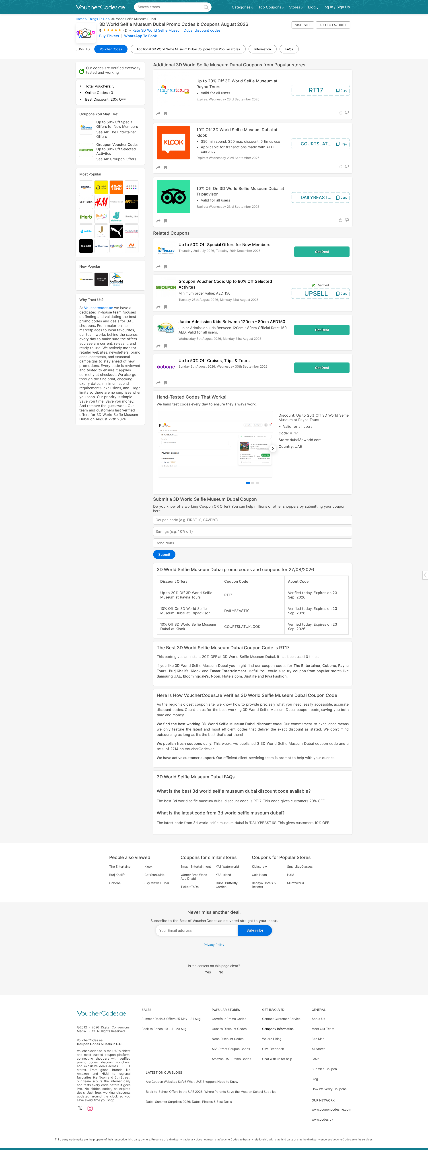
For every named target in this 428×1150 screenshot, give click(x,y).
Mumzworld (295, 883)
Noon (215, 676)
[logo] (100, 7)
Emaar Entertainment (228, 671)
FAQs (315, 1059)
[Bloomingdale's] (131, 216)
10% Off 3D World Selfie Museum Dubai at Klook (237, 132)
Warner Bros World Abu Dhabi (194, 876)
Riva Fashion (276, 676)
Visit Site (303, 25)
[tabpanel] (253, 444)
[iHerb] (86, 216)
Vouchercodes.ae (98, 307)
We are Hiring (272, 1039)
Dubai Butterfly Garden (227, 885)
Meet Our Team (323, 1029)
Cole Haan (259, 875)
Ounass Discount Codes (229, 1029)
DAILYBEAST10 (317, 197)
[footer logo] (103, 1014)
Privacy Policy (214, 944)
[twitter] (80, 1108)
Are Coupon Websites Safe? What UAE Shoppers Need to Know (192, 1081)
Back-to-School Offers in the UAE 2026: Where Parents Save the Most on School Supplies (211, 1091)
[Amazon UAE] (86, 187)
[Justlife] (86, 231)
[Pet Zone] (116, 246)
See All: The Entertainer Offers (116, 134)
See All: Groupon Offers (116, 159)
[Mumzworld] (131, 231)
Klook (196, 671)
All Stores (318, 1049)
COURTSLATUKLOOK (322, 144)
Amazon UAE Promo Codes (231, 1059)
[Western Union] (86, 279)
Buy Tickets (109, 36)
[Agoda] (131, 187)
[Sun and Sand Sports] (131, 202)
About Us (318, 1019)
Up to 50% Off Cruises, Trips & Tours (214, 360)
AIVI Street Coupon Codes (231, 1049)
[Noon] (101, 187)
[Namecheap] (131, 246)
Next (272, 448)
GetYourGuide (154, 875)
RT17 (316, 90)
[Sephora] (86, 202)
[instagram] (90, 1108)
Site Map (318, 1039)
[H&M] (101, 202)
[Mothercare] (101, 246)
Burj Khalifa (179, 671)
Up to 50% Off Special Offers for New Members (224, 244)
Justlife (250, 676)
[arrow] (425, 575)
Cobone (329, 665)
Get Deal (322, 252)
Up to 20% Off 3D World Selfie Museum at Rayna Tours (237, 84)
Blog (315, 1079)
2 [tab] (252, 483)
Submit (164, 554)
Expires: (202, 99)
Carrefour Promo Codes (229, 1019)
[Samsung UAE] (86, 246)
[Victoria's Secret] (116, 202)
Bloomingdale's (196, 676)
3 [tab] (257, 483)
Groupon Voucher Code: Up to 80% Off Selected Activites (117, 151)
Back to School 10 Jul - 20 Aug (164, 1029)
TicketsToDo (190, 887)
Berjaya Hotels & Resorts (264, 885)
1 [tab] (248, 483)
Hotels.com (232, 676)
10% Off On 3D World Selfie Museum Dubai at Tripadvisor (240, 191)
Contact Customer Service (281, 1019)
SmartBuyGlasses (300, 866)
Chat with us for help (277, 1059)
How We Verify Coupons (329, 1089)
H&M (290, 875)
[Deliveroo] (116, 216)
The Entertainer (307, 665)
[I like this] (340, 112)
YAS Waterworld (227, 866)
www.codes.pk (322, 1119)
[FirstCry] (101, 216)
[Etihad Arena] (101, 279)
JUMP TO (83, 49)
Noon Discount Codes (227, 1039)
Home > (81, 19)
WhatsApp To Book (140, 36)
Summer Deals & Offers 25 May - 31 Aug (171, 1019)
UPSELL (316, 293)
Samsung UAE (169, 676)
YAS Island (223, 875)
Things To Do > (99, 19)
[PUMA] (116, 231)
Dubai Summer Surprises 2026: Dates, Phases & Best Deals (189, 1101)
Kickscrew (259, 866)
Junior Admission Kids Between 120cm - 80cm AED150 (232, 321)
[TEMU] (116, 187)
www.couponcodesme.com (331, 1109)
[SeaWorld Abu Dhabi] (116, 279)
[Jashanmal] (101, 231)
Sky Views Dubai (156, 883)
